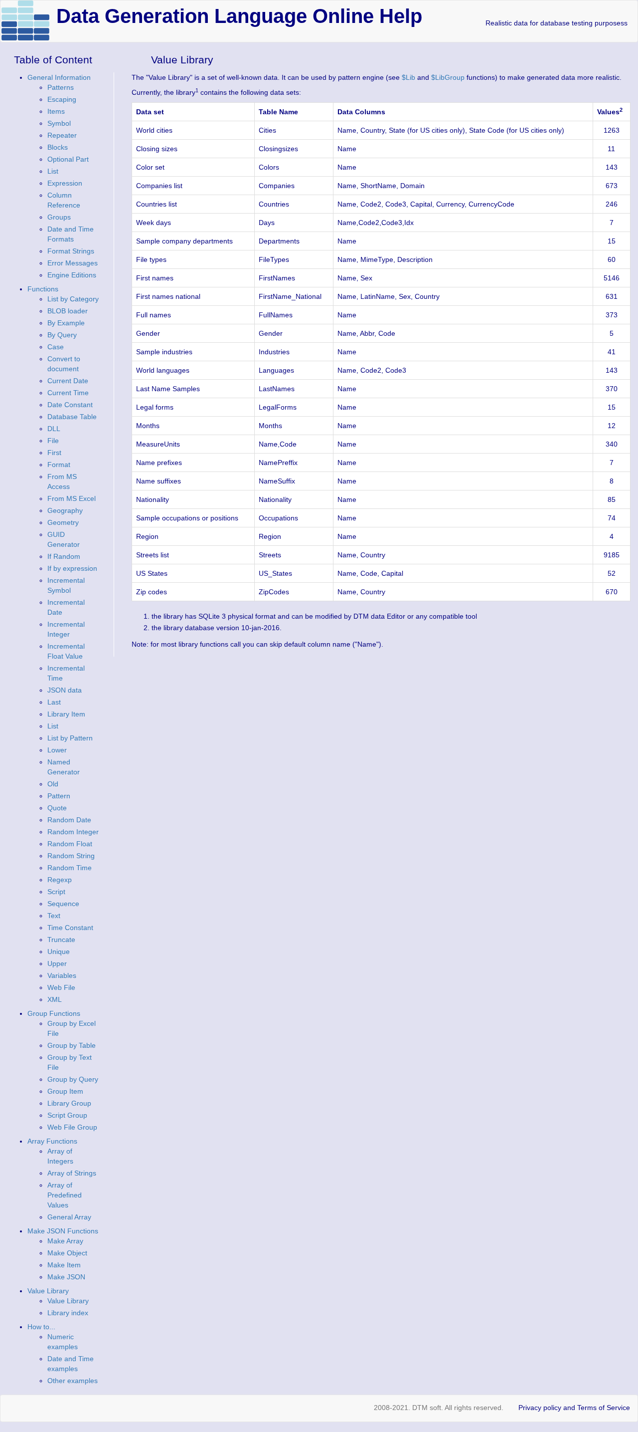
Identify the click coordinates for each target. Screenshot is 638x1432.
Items (56, 111)
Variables (61, 975)
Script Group (67, 1115)
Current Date (67, 381)
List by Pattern (70, 738)
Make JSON (66, 1277)
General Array (69, 1217)
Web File (61, 987)
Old (52, 784)
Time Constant (70, 928)
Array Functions (52, 1141)
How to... (41, 1327)
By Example (66, 323)
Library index (67, 1313)
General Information (59, 77)
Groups (59, 217)
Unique (58, 951)
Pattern (58, 796)
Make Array (65, 1241)
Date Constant (70, 405)
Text (53, 916)
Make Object (67, 1253)
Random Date (69, 820)
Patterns (60, 87)
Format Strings (70, 251)
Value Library (48, 1291)
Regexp (59, 880)
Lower (57, 750)
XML (54, 999)
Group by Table (71, 1045)
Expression (64, 183)
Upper (57, 963)
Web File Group (72, 1127)
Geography (65, 510)
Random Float (69, 844)
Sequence (63, 904)
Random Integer (73, 832)
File (53, 441)
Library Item (66, 714)
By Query (62, 335)
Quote (57, 808)
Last (54, 702)
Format (58, 465)
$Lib (408, 77)
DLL (53, 429)
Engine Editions (71, 275)
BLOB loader (67, 311)
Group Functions (53, 1013)
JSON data (64, 690)
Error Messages (72, 263)
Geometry (63, 522)
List (52, 171)
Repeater (62, 135)
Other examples (72, 1381)
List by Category (73, 299)
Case (55, 347)
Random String (71, 856)
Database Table (72, 417)
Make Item (64, 1265)
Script (56, 892)
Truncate (61, 940)
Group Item (65, 1091)
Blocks (57, 147)
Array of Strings (71, 1173)
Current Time (68, 393)
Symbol (59, 123)
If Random (63, 556)
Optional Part (68, 159)
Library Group (69, 1103)
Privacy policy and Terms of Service (574, 1408)
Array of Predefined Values (64, 1195)
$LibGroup (448, 77)
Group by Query (72, 1079)
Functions (42, 289)
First (54, 453)
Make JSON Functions (62, 1231)
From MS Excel (71, 498)
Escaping (61, 99)
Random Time (69, 868)
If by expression (72, 568)
